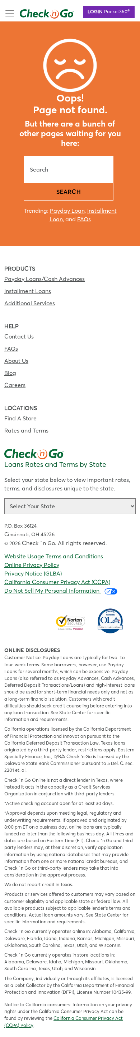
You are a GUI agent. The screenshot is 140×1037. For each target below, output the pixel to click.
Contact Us (19, 336)
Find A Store (20, 418)
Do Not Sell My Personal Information (52, 590)
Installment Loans (27, 291)
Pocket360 (109, 11)
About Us (16, 360)
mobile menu (36, 12)
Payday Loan (67, 210)
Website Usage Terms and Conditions (53, 556)
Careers (14, 385)
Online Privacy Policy (31, 564)
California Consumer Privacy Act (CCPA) (57, 582)
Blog (10, 372)
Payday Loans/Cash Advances (44, 278)
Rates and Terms (26, 430)
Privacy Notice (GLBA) (33, 573)
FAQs (84, 219)
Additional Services (29, 303)
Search (68, 191)
